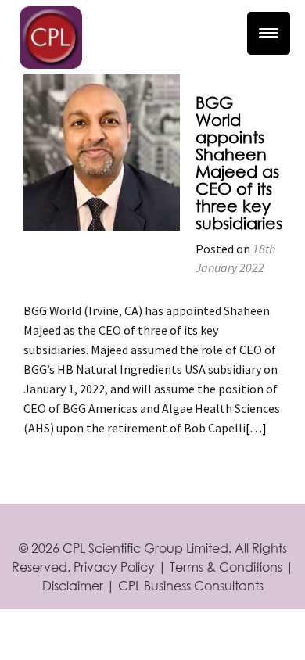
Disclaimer (72, 585)
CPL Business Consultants (191, 585)
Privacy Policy (114, 566)
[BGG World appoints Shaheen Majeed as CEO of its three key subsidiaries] (101, 151)
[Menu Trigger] (268, 33)
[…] (256, 428)
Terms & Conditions (226, 566)
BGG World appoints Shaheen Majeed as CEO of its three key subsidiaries (239, 162)
